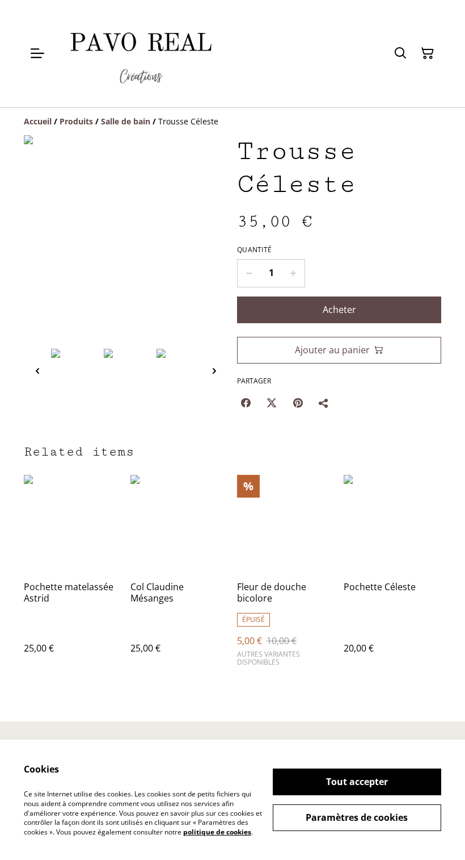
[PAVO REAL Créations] (141, 54)
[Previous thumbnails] (37, 371)
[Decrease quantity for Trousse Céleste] (248, 273)
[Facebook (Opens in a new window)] (245, 402)
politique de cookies (217, 832)
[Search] (400, 53)
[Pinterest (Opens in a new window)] (297, 402)
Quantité (254, 250)
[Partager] (323, 402)
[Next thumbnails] (214, 371)
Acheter (339, 309)
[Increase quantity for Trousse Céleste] (293, 273)
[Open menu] (37, 53)
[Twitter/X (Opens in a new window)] (271, 402)
